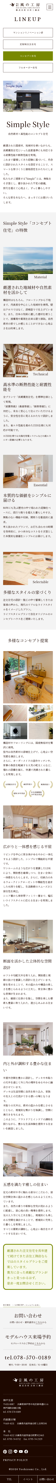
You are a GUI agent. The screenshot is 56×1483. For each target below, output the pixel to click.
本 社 (7, 1431)
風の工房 (28, 1382)
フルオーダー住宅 (28, 67)
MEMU (50, 7)
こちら (39, 1322)
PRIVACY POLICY (15, 1460)
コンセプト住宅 (28, 56)
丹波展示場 (9, 1419)
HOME (7, 1305)
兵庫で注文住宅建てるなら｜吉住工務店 (24, 7)
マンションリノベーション (27, 32)
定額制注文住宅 (28, 44)
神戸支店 (8, 1400)
